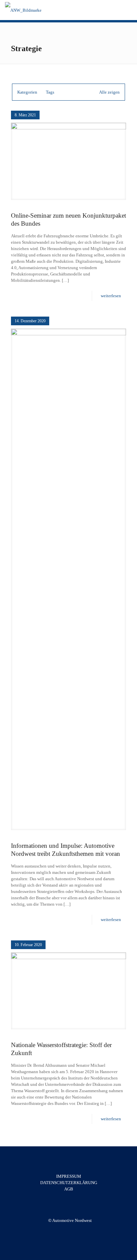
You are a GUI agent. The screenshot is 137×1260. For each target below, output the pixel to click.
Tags (50, 92)
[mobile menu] (128, 10)
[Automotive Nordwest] (23, 10)
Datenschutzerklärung (68, 1182)
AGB (68, 1188)
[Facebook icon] (66, 1230)
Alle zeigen (109, 92)
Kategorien (27, 92)
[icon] (73, 1230)
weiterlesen (111, 295)
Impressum (68, 1176)
